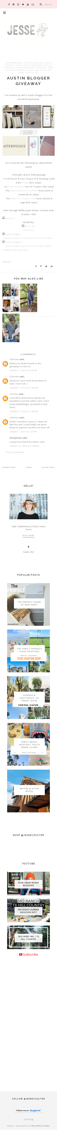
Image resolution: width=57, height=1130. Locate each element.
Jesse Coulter (13, 246)
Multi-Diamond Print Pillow (24, 190)
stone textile (26, 72)
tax (37, 72)
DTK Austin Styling (41, 246)
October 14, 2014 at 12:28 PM (24, 445)
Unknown (14, 359)
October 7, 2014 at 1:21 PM (23, 431)
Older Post (48, 467)
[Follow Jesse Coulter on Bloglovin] (28, 1112)
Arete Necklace (16, 186)
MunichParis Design (40, 1126)
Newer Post (9, 467)
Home (29, 467)
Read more (28, 535)
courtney (14, 393)
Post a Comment (14, 452)
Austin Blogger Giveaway (28, 81)
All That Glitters (45, 238)
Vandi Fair (26, 246)
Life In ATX (28, 230)
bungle (47, 65)
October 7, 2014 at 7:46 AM (23, 370)
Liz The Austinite (28, 238)
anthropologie (14, 63)
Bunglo (26, 182)
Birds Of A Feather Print (23, 198)
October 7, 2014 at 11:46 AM (24, 411)
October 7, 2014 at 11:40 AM (24, 387)
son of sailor (43, 70)
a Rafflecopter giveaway (15, 249)
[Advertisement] (28, 1046)
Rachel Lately (11, 238)
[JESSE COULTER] (28, 34)
